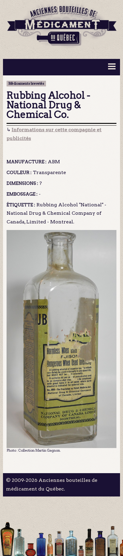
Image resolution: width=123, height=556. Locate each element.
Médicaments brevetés (26, 84)
